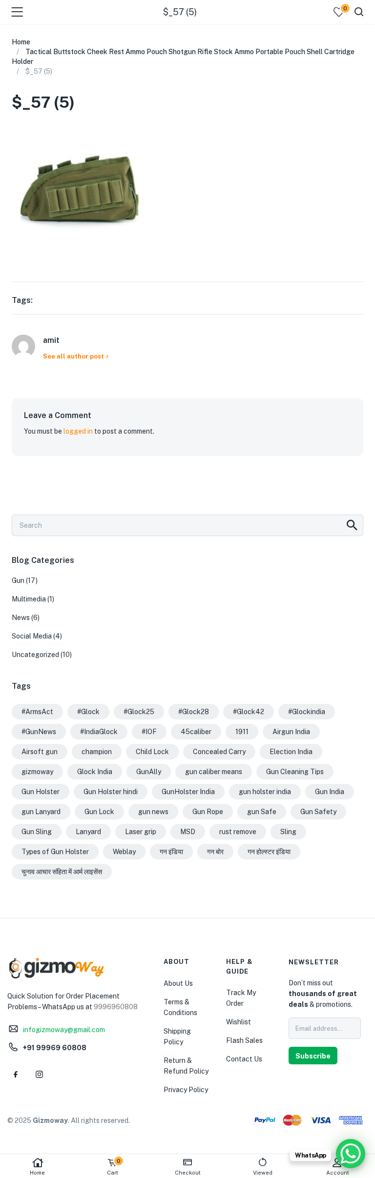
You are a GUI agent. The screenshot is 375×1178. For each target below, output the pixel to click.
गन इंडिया (171, 852)
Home (37, 1173)
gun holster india (265, 792)
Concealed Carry (219, 752)
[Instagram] (39, 1074)
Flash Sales (244, 1040)
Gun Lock (99, 812)
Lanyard (88, 832)
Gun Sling (36, 832)
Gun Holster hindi (110, 792)
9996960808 (116, 1007)
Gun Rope (207, 812)
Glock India (94, 772)
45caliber (196, 732)
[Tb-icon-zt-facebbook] (15, 1074)
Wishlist (238, 1022)
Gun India (329, 792)
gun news (153, 812)
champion (97, 752)
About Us (178, 983)
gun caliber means (213, 772)
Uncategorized (35, 655)
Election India (291, 752)
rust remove (237, 832)
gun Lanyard (41, 812)
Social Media (32, 636)
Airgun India (291, 732)
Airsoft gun (39, 752)
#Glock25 (139, 712)
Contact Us (244, 1059)
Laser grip (140, 832)
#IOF (149, 732)
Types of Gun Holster (55, 852)
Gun (18, 580)
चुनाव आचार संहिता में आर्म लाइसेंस (61, 872)
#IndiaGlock (99, 732)
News (21, 617)
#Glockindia (306, 712)
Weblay (124, 852)
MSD (187, 832)
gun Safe (261, 812)
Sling (288, 832)
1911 (242, 732)
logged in (78, 431)
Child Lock (152, 752)
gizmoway (37, 772)
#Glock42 (248, 712)
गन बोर (215, 852)
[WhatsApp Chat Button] (350, 1153)
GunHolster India (188, 792)
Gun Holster (40, 792)
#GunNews (38, 732)
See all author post (73, 356)
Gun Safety (318, 812)
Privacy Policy (186, 1090)
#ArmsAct (37, 712)
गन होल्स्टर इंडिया (269, 852)
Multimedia (29, 599)
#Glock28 (193, 712)
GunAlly (148, 772)
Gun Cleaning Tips (295, 772)
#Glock (88, 712)
